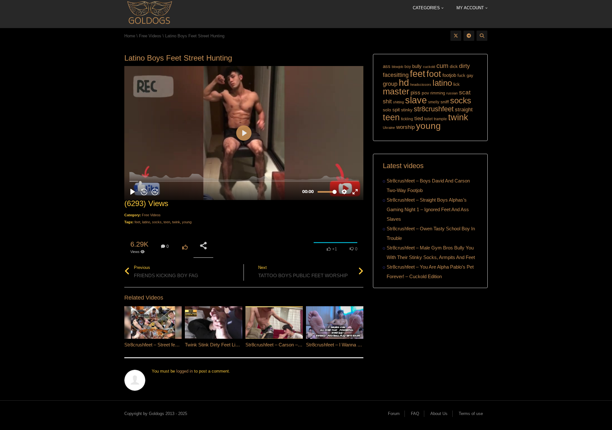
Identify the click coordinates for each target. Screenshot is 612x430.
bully (417, 66)
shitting (398, 102)
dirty (464, 66)
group (390, 83)
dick (454, 66)
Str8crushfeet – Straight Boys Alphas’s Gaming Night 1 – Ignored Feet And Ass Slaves (428, 209)
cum (442, 65)
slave (416, 100)
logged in (184, 371)
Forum (394, 413)
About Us (439, 413)
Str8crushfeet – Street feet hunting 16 (162, 344)
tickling (407, 119)
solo (387, 110)
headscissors (420, 84)
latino (146, 222)
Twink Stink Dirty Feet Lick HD (217, 344)
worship (405, 127)
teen (167, 222)
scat (464, 92)
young (187, 222)
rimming (437, 93)
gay (470, 75)
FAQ (415, 413)
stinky (406, 109)
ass (386, 66)
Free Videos (151, 215)
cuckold (429, 67)
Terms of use (471, 413)
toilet (428, 119)
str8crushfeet (434, 109)
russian (452, 93)
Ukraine (389, 128)
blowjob (397, 67)
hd (404, 82)
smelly (433, 102)
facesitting (396, 75)
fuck (461, 75)
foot (433, 74)
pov (425, 92)
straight (464, 109)
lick (456, 84)
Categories (427, 7)
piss (415, 93)
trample (440, 119)
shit (387, 101)
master (396, 91)
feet (137, 222)
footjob (449, 75)
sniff (445, 101)
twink (176, 222)
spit (396, 109)
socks (157, 222)
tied (418, 118)
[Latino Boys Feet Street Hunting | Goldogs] (149, 13)
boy (407, 66)
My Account (470, 7)
